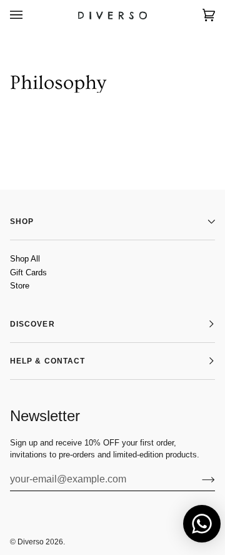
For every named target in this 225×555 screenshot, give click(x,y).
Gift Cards (28, 272)
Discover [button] (32, 324)
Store (19, 285)
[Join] (198, 479)
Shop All (25, 258)
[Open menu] (29, 15)
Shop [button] (22, 221)
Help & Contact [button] (47, 361)
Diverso (31, 541)
